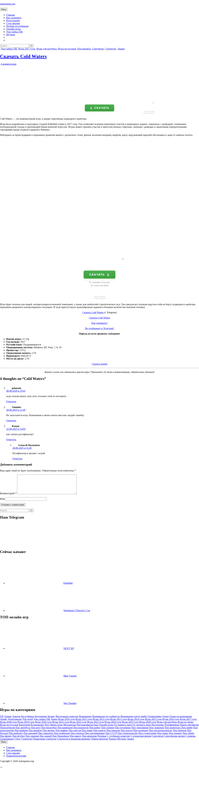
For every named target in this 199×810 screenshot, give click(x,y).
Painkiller (68, 583)
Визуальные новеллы (67, 716)
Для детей (27, 719)
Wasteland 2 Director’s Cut (76, 610)
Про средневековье (95, 733)
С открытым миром (140, 736)
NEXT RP (68, 648)
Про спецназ (77, 733)
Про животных (173, 727)
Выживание (85, 716)
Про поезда (127, 730)
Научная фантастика (87, 724)
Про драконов (156, 727)
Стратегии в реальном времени (73, 738)
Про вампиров (65, 727)
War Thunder (69, 703)
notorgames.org (7, 3)
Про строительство (128, 733)
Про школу (75, 736)
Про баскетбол (49, 727)
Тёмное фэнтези (99, 738)
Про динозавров (140, 727)
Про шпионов (89, 736)
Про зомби (187, 727)
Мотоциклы (69, 724)
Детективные (15, 719)
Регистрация (13, 20)
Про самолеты (45, 733)
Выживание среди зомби (133, 716)
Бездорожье (41, 716)
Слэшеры (191, 736)
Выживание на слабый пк (106, 716)
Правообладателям (16, 755)
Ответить (11, 401)
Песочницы (157, 724)
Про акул (36, 727)
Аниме (8, 716)
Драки (54, 719)
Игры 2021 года (60, 722)
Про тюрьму (175, 733)
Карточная (24, 724)
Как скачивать (13, 17)
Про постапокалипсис (160, 730)
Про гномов (107, 727)
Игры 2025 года (130, 722)
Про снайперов (62, 733)
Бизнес (51, 716)
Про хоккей (45, 736)
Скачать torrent (99, 364)
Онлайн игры (13, 29)
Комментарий (8, 493)
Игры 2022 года (78, 722)
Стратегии (110, 48)
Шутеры (10, 34)
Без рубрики (27, 716)
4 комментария (8, 64)
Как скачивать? (99, 323)
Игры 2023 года (95, 722)
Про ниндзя (75, 730)
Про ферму (6, 736)
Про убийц (188, 733)
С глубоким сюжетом (118, 736)
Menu (3, 9)
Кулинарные (37, 724)
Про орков (87, 730)
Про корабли (84, 48)
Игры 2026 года (147, 722)
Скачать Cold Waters (23, 56)
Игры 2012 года (101, 719)
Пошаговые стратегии (44, 738)
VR (2, 716)
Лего (47, 724)
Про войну (95, 727)
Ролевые (101, 736)
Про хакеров (32, 736)
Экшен (121, 48)
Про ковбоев (21, 730)
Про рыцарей (30, 733)
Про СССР (111, 733)
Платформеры (171, 724)
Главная (10, 15)
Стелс (17, 738)
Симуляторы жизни (174, 736)
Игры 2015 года (153, 719)
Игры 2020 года (43, 722)
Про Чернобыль (60, 736)
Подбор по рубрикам (17, 26)
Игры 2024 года (112, 722)
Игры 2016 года (170, 719)
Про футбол (18, 736)
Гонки (165, 716)
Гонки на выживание (180, 716)
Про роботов (179, 730)
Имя (2, 498)
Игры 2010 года (66, 719)
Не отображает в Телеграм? (99, 328)
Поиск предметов (189, 724)
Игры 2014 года (135, 719)
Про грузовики (123, 727)
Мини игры (56, 724)
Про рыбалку (16, 733)
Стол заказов (13, 23)
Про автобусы (23, 727)
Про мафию (62, 730)
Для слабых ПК (14, 31)
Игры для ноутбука (46, 48)
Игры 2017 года (26, 48)
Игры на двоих (186, 722)
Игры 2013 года (118, 719)
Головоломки (155, 716)
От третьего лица (141, 724)
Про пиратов (113, 730)
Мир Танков (69, 675)
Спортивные (7, 738)
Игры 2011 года (83, 719)
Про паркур (99, 730)
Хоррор (113, 738)
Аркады (16, 716)
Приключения (7, 727)
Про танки (162, 733)
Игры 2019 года (25, 722)
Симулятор (98, 48)
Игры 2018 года (8, 722)
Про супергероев (147, 733)
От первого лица (123, 724)
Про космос (49, 730)
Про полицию (140, 730)
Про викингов (81, 727)
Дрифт (3, 719)
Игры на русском (67, 48)
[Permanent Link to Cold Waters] (36, 98)
